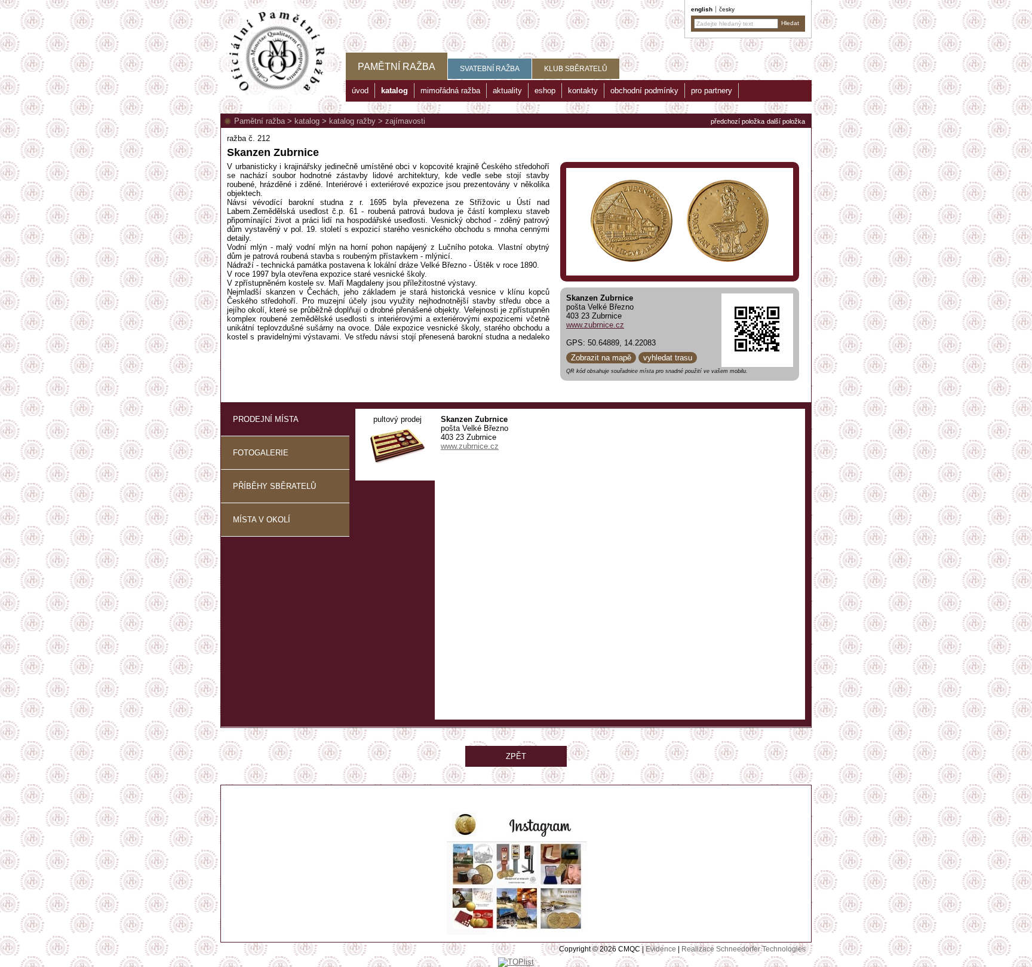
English (701, 9)
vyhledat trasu (667, 357)
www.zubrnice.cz (595, 324)
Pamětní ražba (259, 121)
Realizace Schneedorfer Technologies (743, 949)
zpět (516, 756)
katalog (307, 121)
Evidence (661, 949)
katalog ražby (352, 121)
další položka (786, 121)
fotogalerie (260, 452)
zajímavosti (405, 121)
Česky (727, 9)
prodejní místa (266, 419)
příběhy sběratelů (274, 486)
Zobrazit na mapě (601, 357)
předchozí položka (737, 121)
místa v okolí (261, 519)
